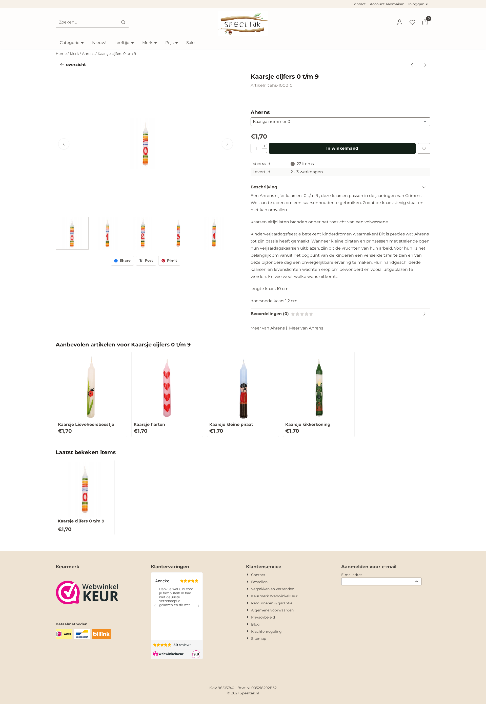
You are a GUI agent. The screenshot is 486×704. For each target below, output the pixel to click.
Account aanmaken (387, 4)
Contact (359, 4)
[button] (399, 22)
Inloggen (416, 4)
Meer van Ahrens (268, 328)
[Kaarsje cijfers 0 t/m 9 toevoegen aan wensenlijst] (424, 148)
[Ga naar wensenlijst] (412, 22)
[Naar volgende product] (425, 64)
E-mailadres (381, 574)
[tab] (340, 187)
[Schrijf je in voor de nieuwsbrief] (416, 581)
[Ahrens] (270, 100)
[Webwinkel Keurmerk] (87, 611)
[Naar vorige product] (412, 64)
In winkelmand (342, 148)
